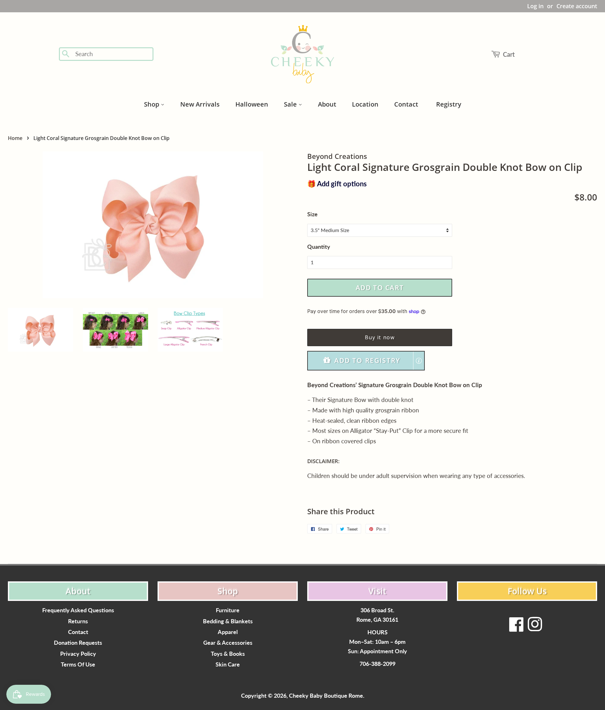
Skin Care (228, 664)
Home (15, 138)
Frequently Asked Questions (78, 610)
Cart (509, 54)
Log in (535, 6)
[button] (366, 360)
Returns (78, 621)
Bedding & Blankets (228, 621)
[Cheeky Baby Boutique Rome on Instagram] (534, 628)
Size (312, 214)
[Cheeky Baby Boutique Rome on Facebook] (516, 628)
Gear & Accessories (227, 642)
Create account (576, 6)
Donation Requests (78, 642)
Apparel (228, 632)
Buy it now (380, 337)
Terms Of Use (78, 664)
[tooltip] (419, 361)
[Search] (66, 54)
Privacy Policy (78, 653)
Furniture (227, 610)
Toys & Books (228, 653)
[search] (112, 54)
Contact (78, 632)
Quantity (318, 246)
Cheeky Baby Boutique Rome (326, 695)
